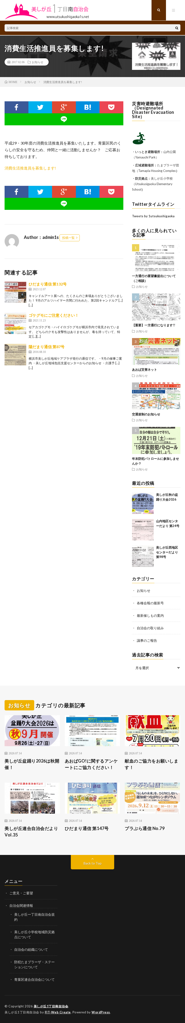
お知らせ (37, 62)
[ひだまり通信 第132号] (15, 292)
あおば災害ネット (144, 369)
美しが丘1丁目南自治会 (51, 1006)
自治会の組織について (31, 949)
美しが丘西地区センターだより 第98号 (167, 552)
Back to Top (93, 863)
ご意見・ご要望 (21, 893)
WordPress (101, 1012)
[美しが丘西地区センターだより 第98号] (143, 556)
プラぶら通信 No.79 (145, 828)
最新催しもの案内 (150, 615)
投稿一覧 (68, 238)
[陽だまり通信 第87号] (15, 354)
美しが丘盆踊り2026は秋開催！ (32, 764)
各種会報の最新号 (150, 603)
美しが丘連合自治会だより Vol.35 (31, 831)
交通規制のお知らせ (146, 414)
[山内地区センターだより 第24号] (143, 529)
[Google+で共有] (64, 107)
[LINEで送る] (64, 119)
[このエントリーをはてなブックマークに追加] (88, 107)
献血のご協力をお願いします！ (151, 764)
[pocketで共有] (111, 107)
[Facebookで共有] (16, 107)
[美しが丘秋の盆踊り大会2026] (143, 503)
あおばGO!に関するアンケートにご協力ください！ (91, 764)
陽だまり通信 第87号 (47, 346)
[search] (176, 27)
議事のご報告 (147, 640)
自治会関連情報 (21, 905)
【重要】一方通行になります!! (153, 325)
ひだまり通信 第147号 (87, 828)
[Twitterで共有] (40, 107)
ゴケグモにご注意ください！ (54, 315)
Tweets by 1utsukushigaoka (153, 216)
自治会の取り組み (150, 628)
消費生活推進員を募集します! (30, 168)
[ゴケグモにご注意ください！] (15, 323)
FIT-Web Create (58, 1012)
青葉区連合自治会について (34, 979)
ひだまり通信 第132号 (48, 284)
